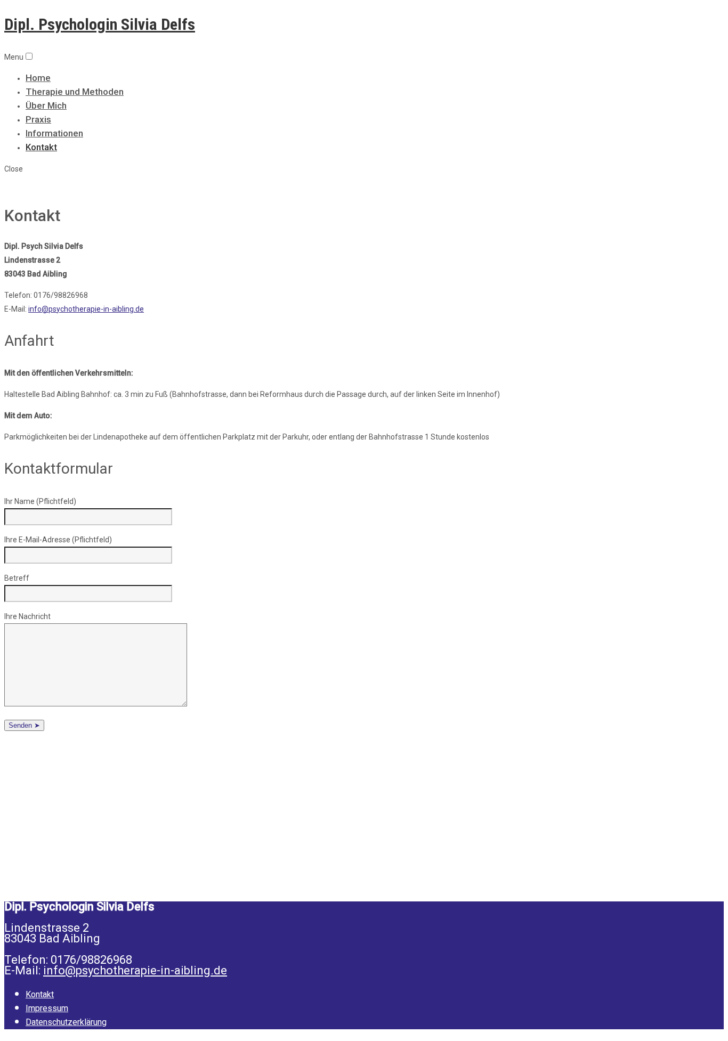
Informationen (54, 133)
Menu (13, 57)
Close (13, 169)
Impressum (47, 1008)
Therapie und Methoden (75, 91)
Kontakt (41, 147)
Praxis (38, 119)
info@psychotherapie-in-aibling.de (86, 309)
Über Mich (46, 105)
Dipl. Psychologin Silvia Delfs (99, 24)
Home (38, 77)
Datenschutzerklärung (66, 1022)
